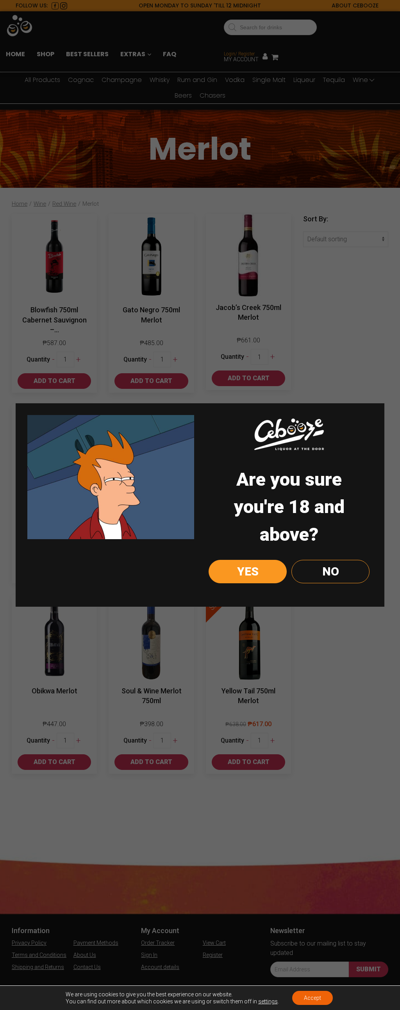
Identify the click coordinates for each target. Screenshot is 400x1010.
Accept (312, 998)
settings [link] (268, 1001)
